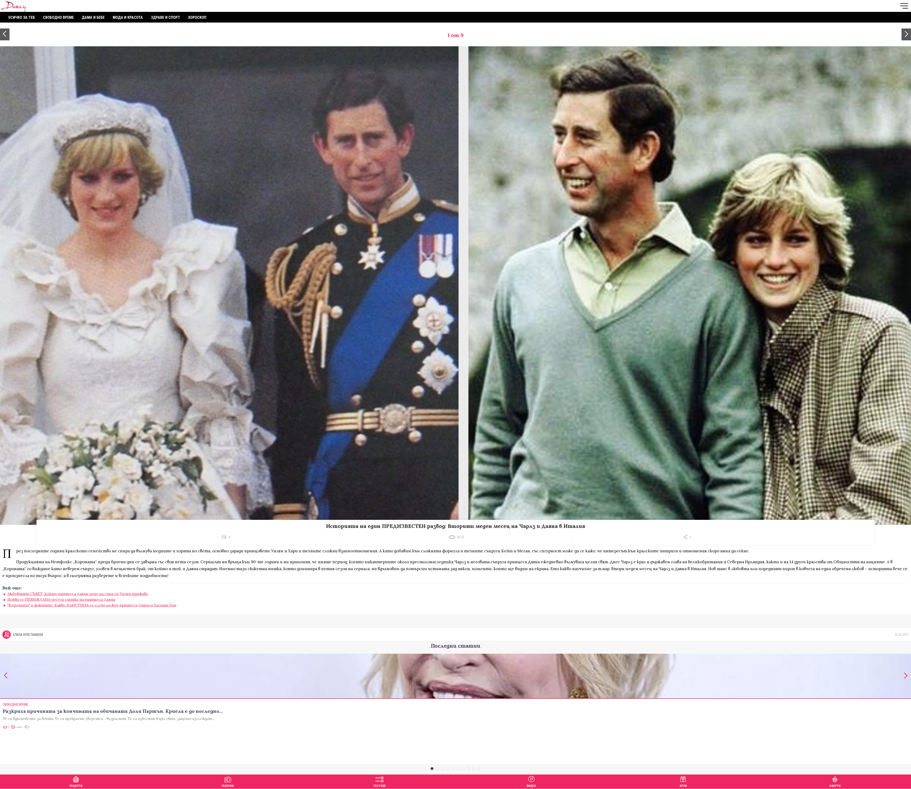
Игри (683, 786)
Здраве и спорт (165, 17)
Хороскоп (197, 17)
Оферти (835, 786)
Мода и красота (128, 17)
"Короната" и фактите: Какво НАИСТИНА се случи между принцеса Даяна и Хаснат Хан (91, 605)
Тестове (379, 786)
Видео (531, 786)
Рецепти (76, 786)
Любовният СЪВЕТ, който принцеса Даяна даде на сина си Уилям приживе (77, 593)
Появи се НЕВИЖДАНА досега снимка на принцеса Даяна (61, 599)
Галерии (228, 786)
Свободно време (58, 17)
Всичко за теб (21, 17)
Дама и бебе (93, 17)
